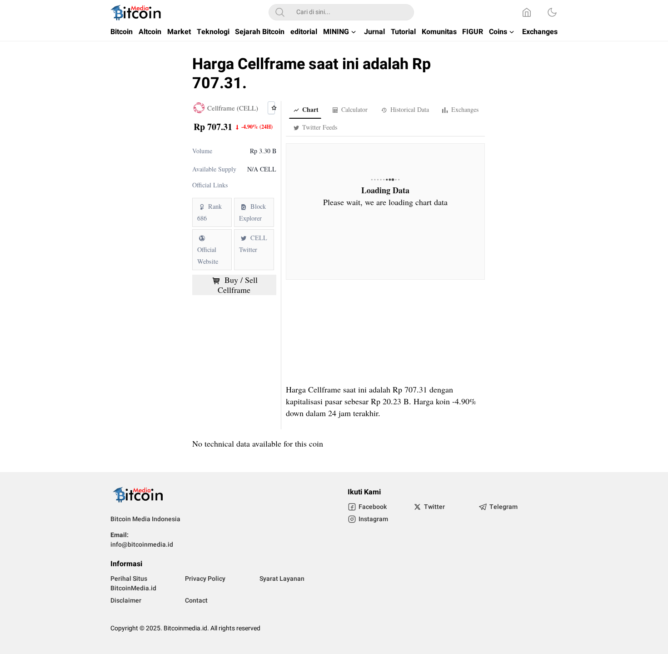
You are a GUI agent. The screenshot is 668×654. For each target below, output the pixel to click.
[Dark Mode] (552, 12)
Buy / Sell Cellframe (238, 285)
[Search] (280, 12)
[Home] (526, 12)
